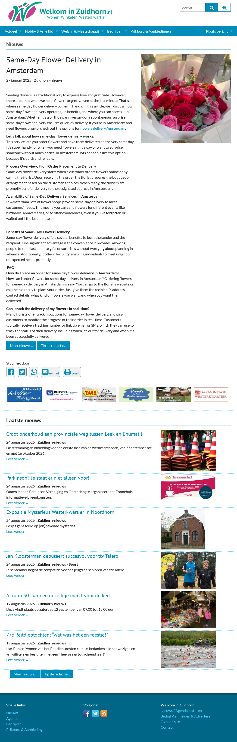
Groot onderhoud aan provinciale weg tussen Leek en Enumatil (74, 434)
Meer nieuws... (21, 345)
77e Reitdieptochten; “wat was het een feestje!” (57, 635)
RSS (103, 713)
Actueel (11, 31)
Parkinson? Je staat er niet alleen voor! (47, 478)
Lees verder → (17, 459)
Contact (167, 727)
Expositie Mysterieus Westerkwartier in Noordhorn (60, 512)
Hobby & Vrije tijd (39, 31)
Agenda (12, 718)
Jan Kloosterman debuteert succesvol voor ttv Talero (62, 556)
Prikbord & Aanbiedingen (151, 31)
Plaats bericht (217, 31)
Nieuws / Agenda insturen (181, 710)
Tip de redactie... (53, 345)
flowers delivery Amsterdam (102, 128)
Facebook (86, 713)
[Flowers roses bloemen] (186, 97)
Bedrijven (114, 31)
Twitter (95, 713)
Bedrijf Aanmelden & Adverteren (186, 716)
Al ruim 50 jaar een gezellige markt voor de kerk (58, 595)
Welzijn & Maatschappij (80, 31)
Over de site (170, 721)
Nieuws (14, 44)
